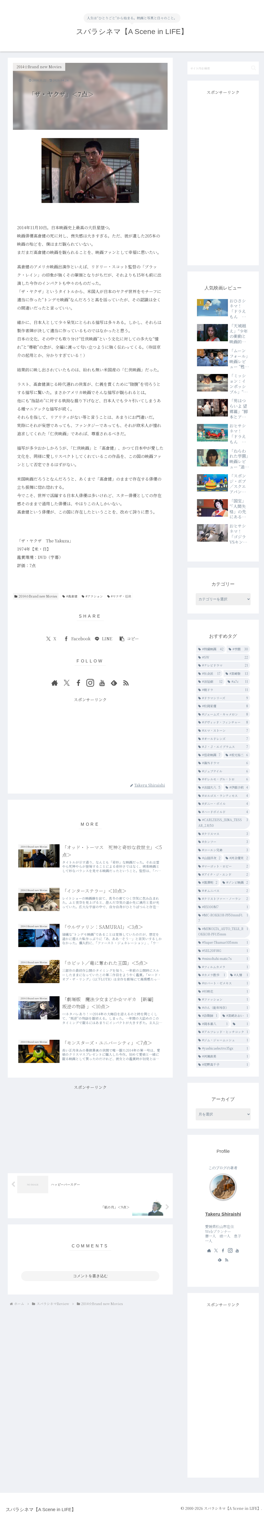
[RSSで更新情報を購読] (126, 683)
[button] (129, 639)
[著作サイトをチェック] (55, 683)
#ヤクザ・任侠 (121, 596)
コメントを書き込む (90, 1276)
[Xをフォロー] (66, 683)
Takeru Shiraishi (223, 1214)
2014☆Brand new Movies (38, 596)
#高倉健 (71, 596)
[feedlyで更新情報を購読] (114, 683)
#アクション (94, 596)
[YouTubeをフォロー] (102, 683)
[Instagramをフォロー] (90, 683)
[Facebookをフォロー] (78, 683)
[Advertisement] (90, 740)
